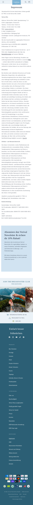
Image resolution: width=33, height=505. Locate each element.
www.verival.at (9, 29)
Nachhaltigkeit (13, 399)
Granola (11, 356)
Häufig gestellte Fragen (15, 406)
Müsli (10, 360)
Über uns (11, 395)
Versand (24, 494)
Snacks (11, 370)
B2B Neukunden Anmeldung (16, 424)
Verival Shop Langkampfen (16, 402)
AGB (10, 442)
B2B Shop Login (13, 428)
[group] (12, 299)
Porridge (11, 352)
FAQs (29, 59)
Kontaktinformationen (14, 496)
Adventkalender (13, 385)
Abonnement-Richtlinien (15, 445)
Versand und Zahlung (14, 449)
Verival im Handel (13, 410)
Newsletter (12, 421)
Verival (9, 491)
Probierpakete (12, 381)
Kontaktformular (6, 54)
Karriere (11, 417)
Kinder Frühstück (13, 367)
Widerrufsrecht (13, 453)
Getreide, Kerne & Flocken (16, 378)
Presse (10, 413)
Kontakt (11, 464)
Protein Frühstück (13, 363)
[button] (3, 2)
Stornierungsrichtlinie (17, 499)
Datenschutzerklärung (15, 460)
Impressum (12, 438)
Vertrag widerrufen (14, 456)
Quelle (25, 138)
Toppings (11, 374)
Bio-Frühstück (12, 349)
